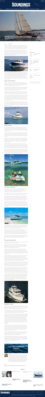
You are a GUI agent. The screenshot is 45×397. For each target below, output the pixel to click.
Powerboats (21, 365)
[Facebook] (1, 1)
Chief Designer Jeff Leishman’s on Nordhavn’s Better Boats (27, 381)
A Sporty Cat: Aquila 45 (37, 75)
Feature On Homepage (10, 365)
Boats (6, 365)
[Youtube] (4, 1)
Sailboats (24, 365)
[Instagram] (2, 1)
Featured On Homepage (17, 365)
